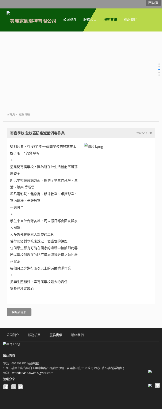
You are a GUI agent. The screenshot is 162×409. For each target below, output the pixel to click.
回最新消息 (19, 312)
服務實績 (24, 114)
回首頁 (11, 114)
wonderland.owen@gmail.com (32, 373)
